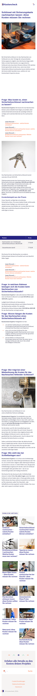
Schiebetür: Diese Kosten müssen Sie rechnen (9, 621)
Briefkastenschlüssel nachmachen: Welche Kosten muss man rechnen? (18, 135)
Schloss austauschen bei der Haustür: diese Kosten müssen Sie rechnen (26, 576)
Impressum (18, 687)
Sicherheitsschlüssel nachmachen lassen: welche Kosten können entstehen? (20, 129)
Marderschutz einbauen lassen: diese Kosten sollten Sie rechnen (10, 600)
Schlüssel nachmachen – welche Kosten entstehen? (8, 531)
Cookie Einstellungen (18, 681)
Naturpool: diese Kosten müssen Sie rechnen (9, 631)
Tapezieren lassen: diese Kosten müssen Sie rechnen (26, 552)
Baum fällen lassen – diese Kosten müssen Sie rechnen (9, 574)
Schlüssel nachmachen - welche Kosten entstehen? (17, 124)
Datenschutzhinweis (18, 684)
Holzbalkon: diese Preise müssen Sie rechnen (26, 621)
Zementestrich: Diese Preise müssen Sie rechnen (26, 599)
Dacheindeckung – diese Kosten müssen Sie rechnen (26, 642)
